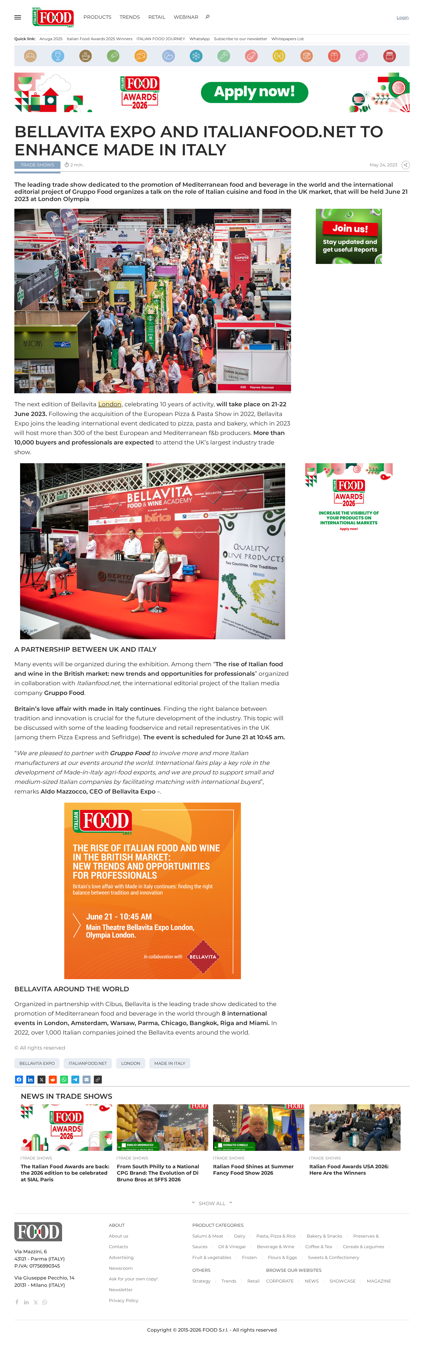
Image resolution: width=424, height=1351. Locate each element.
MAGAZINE (379, 1281)
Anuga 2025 (51, 38)
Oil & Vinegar (232, 1246)
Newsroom (121, 1268)
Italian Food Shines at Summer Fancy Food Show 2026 (253, 1169)
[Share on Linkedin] (30, 1080)
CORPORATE (280, 1281)
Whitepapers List (287, 38)
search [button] (207, 16)
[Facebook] (17, 1301)
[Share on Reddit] (53, 1080)
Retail (156, 17)
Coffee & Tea (318, 1246)
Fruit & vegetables (211, 1257)
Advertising (121, 1257)
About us (118, 1236)
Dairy (239, 1236)
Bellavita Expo (37, 1063)
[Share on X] (41, 1080)
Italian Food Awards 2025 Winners (99, 38)
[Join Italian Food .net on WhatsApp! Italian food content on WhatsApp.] (349, 236)
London (109, 404)
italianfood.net (88, 1063)
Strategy (201, 1281)
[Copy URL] (98, 1080)
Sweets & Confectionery (333, 1257)
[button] (18, 17)
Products (97, 17)
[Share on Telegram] (75, 1080)
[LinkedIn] (27, 1301)
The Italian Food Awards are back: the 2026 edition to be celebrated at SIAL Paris (65, 1173)
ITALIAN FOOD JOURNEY (160, 38)
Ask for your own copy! (133, 1278)
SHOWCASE (342, 1281)
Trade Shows (37, 1158)
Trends (130, 17)
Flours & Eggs (282, 1257)
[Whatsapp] (44, 1301)
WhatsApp (199, 38)
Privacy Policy (123, 1300)
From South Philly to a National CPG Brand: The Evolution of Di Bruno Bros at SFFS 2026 (158, 1173)
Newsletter (121, 1289)
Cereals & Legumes (363, 1246)
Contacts (118, 1246)
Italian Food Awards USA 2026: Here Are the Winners (349, 1169)
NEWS (312, 1281)
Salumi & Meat (207, 1236)
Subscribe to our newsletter (240, 38)
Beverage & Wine (275, 1246)
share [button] (405, 165)
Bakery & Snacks (324, 1236)
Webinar (186, 17)
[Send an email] (87, 1080)
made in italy (169, 1063)
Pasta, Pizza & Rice (276, 1236)
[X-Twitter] (36, 1301)
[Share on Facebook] (19, 1080)
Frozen (249, 1257)
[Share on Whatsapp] (64, 1080)
